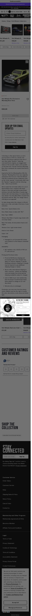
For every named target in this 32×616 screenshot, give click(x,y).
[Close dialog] (29, 299)
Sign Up (23, 315)
